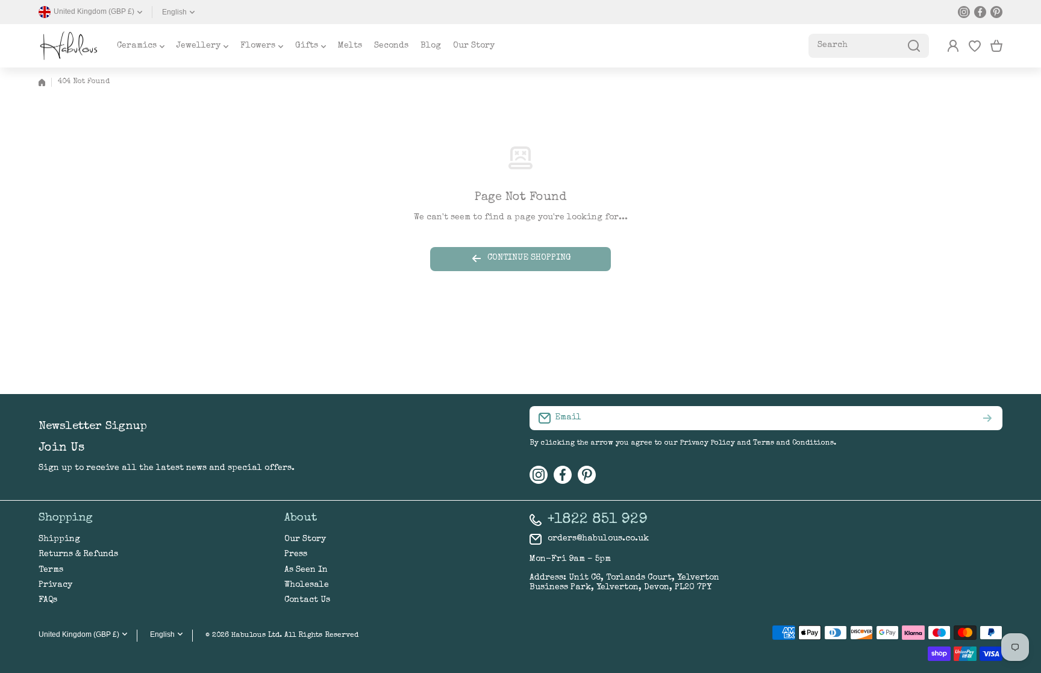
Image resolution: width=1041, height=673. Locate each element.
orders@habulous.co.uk (598, 538)
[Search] (914, 46)
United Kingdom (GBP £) (79, 634)
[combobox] (868, 46)
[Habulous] (69, 45)
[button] (996, 46)
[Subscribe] (987, 418)
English (174, 12)
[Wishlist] (975, 46)
